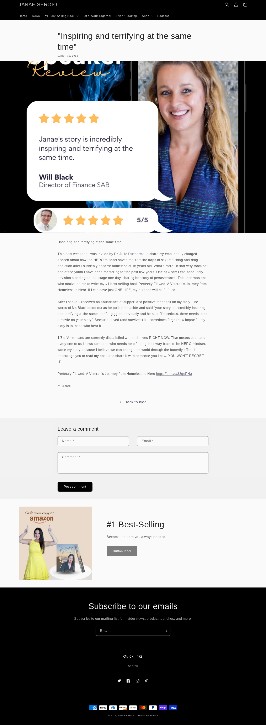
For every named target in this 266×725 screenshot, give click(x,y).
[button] (61, 15)
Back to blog (135, 402)
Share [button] (66, 385)
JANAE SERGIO (126, 715)
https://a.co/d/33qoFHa (174, 374)
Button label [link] (122, 551)
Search (133, 666)
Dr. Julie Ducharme (129, 254)
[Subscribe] (165, 631)
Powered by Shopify (147, 715)
